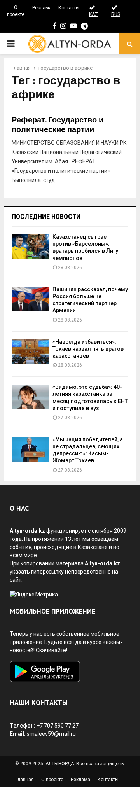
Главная (25, 779)
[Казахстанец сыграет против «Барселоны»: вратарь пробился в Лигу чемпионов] (30, 246)
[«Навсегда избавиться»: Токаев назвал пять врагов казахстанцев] (30, 351)
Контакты (68, 7)
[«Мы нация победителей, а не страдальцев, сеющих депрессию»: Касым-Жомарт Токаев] (30, 449)
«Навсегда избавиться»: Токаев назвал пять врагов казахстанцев (88, 349)
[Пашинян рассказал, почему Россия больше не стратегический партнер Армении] (30, 299)
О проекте (15, 11)
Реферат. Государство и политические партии (57, 125)
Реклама (42, 7)
